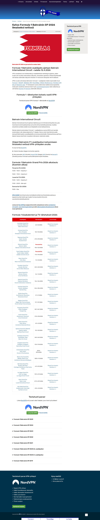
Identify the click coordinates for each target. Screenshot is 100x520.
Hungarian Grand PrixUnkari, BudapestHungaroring (22, 309)
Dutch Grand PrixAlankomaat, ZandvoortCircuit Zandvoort (23, 316)
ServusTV (54, 154)
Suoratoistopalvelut (55, 1)
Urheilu (36, 1)
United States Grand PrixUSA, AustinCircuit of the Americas (22, 351)
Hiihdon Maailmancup (46, 83)
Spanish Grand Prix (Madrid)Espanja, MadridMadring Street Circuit (23, 330)
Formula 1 (15, 83)
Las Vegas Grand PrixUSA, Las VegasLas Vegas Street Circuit (23, 374)
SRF (44, 154)
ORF (24, 154)
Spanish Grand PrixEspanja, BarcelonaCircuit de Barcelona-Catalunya (23, 281)
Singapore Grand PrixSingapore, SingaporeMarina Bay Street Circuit (22, 344)
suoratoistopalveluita (25, 207)
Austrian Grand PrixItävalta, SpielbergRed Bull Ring (23, 288)
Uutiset (19, 21)
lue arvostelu (43, 113)
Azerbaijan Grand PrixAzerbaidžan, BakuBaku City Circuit (22, 337)
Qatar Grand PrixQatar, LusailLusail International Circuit (23, 381)
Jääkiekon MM (28, 83)
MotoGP (21, 83)
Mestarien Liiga (20, 85)
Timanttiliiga (35, 83)
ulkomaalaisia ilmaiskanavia (45, 207)
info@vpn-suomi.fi (58, 479)
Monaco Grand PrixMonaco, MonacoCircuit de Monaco (23, 274)
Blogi (77, 1)
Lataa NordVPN (32, 113)
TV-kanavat (43, 1)
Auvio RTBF (34, 154)
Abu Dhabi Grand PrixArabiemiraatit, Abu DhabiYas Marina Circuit (22, 388)
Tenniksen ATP (57, 83)
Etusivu (21, 1)
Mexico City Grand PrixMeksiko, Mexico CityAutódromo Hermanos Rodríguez (22, 358)
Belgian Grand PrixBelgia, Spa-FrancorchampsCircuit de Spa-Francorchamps (23, 302)
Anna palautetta (58, 481)
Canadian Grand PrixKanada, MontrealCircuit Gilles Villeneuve (23, 267)
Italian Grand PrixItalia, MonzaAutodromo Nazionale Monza (23, 323)
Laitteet (71, 1)
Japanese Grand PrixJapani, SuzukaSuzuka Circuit (23, 239)
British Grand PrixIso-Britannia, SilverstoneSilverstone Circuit (22, 295)
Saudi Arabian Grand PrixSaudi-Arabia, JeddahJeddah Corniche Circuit (22, 253)
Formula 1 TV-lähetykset (23, 31)
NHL (13, 85)
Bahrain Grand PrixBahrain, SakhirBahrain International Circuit (23, 246)
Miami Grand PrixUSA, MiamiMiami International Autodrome (23, 260)
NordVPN (51, 100)
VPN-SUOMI (15, 195)
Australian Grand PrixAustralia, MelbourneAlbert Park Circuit (22, 225)
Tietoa (65, 1)
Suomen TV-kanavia (24, 88)
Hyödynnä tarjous (73, 49)
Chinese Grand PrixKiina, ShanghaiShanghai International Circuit (23, 232)
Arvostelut (29, 1)
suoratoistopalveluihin (43, 87)
